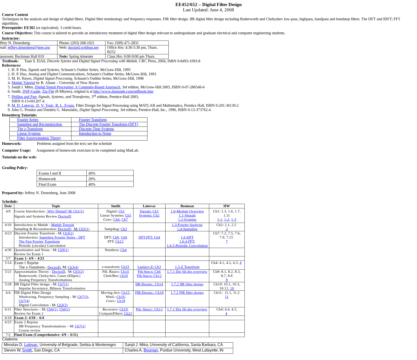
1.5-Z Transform (187, 267)
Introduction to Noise (95, 133)
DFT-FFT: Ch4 (149, 237)
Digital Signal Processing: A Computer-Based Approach (77, 87)
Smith (27, 350)
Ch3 (124, 229)
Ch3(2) (68, 233)
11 (227, 297)
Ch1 (121, 211)
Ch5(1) (82, 229)
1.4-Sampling (187, 229)
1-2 (226, 219)
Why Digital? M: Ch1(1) (65, 211)
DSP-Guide (31, 91)
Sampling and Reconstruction (39, 124)
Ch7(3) (82, 297)
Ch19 (123, 309)
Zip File (48, 91)
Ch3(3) (62, 305)
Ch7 (125, 219)
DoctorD (64, 216)
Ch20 (124, 276)
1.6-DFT (187, 237)
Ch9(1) (63, 250)
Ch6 (116, 219)
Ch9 (124, 237)
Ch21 (128, 313)
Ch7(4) (24, 301)
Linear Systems (29, 133)
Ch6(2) (64, 309)
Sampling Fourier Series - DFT (62, 237)
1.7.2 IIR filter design (187, 284)
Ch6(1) (52, 309)
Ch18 (121, 301)
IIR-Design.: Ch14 (149, 284)
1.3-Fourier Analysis (187, 225)
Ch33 (125, 267)
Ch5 (128, 215)
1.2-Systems (187, 219)
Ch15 (125, 293)
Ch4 (123, 250)
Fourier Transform (93, 120)
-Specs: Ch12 (149, 276)
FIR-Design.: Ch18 (149, 293)
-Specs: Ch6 (149, 272)
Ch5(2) (78, 272)
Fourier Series (27, 120)
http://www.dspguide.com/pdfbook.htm (123, 91)
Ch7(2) (80, 326)
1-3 (233, 219)
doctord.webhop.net (83, 47)
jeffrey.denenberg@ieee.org (29, 47)
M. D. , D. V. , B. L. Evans (43, 105)
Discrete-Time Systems (96, 129)
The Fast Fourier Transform (39, 241)
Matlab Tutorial (23, 83)
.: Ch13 (149, 309)
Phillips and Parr (24, 97)
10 (232, 288)
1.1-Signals (187, 215)
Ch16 (121, 297)
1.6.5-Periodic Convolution (187, 245)
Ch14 (125, 272)
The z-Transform (30, 129)
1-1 (219, 219)
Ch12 (119, 241)
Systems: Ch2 (149, 215)
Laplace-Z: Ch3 (149, 267)
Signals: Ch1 (149, 211)
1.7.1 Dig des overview (187, 272)
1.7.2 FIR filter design (187, 293)
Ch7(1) (63, 284)
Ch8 (116, 237)
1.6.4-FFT (186, 241)
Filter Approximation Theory (39, 138)
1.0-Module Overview (187, 211)
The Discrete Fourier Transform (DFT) (108, 124)
